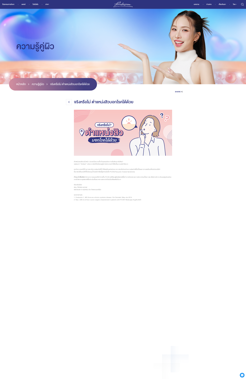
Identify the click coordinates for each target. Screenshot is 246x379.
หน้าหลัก (21, 84)
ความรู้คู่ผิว (38, 84)
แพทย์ (23, 4)
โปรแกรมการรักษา (8, 4)
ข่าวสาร (209, 4)
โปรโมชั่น (35, 4)
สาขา (47, 4)
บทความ (196, 4)
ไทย (234, 4)
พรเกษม (123, 4)
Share (178, 92)
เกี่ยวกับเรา (222, 4)
